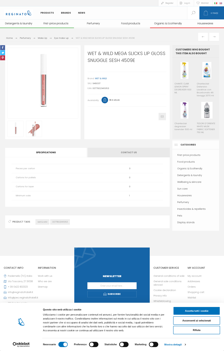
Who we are (45, 281)
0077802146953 (60, 221)
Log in (187, 3)
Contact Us (129, 152)
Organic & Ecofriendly (189, 168)
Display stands (186, 222)
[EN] (220, 3)
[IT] (215, 3)
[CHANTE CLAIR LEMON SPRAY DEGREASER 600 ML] (184, 79)
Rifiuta (196, 330)
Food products (186, 161)
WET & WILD (101, 78)
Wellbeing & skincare (189, 182)
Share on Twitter (2, 52)
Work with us (45, 276)
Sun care (182, 188)
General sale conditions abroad (167, 283)
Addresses (194, 281)
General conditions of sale (168, 276)
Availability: (93, 100)
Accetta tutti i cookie (196, 310)
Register (169, 3)
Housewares (184, 195)
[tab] (46, 152)
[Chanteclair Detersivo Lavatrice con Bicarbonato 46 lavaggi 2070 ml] (207, 79)
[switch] (93, 344)
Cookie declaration (164, 290)
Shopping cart (196, 292)
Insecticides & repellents (191, 209)
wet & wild (42, 221)
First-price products (188, 155)
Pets (179, 215)
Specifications (46, 152)
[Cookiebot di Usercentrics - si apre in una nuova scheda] (21, 344)
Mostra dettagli (173, 344)
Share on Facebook (2, 47)
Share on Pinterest (2, 57)
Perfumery (183, 202)
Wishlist (192, 297)
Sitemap (43, 286)
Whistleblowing (162, 301)
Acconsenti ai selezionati (196, 320)
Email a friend (162, 116)
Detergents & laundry (189, 175)
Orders (192, 286)
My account (195, 276)
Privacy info (160, 295)
